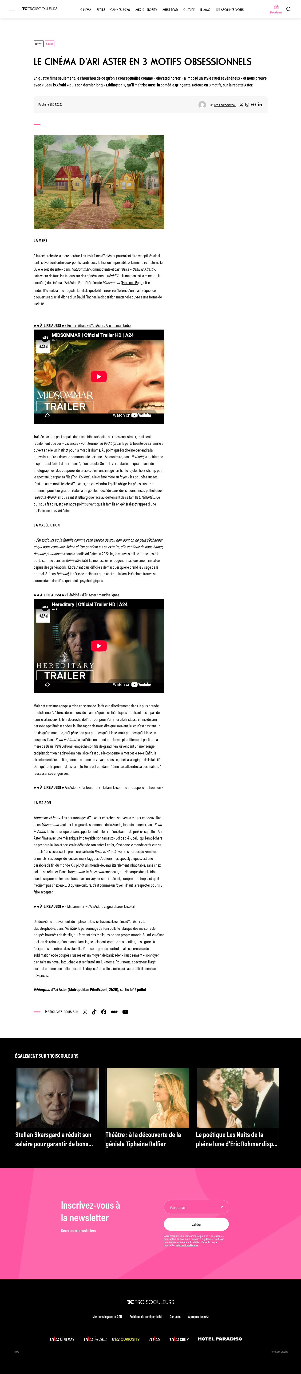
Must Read (170, 10)
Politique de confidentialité (146, 1317)
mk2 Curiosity (146, 10)
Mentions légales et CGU (107, 1317)
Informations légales (187, 1245)
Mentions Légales (280, 1352)
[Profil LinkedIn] (260, 105)
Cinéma (85, 10)
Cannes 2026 (120, 10)
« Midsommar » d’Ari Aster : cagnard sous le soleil (84, 906)
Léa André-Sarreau (225, 105)
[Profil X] (241, 105)
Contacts (175, 1317)
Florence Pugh (132, 282)
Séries (101, 10)
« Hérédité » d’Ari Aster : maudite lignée (76, 594)
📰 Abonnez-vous (230, 10)
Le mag (205, 10)
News (38, 43)
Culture (189, 10)
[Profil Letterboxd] (253, 105)
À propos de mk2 (198, 1317)
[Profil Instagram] (247, 105)
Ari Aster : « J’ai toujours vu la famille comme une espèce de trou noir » (98, 787)
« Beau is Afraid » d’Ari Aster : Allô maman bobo (82, 325)
